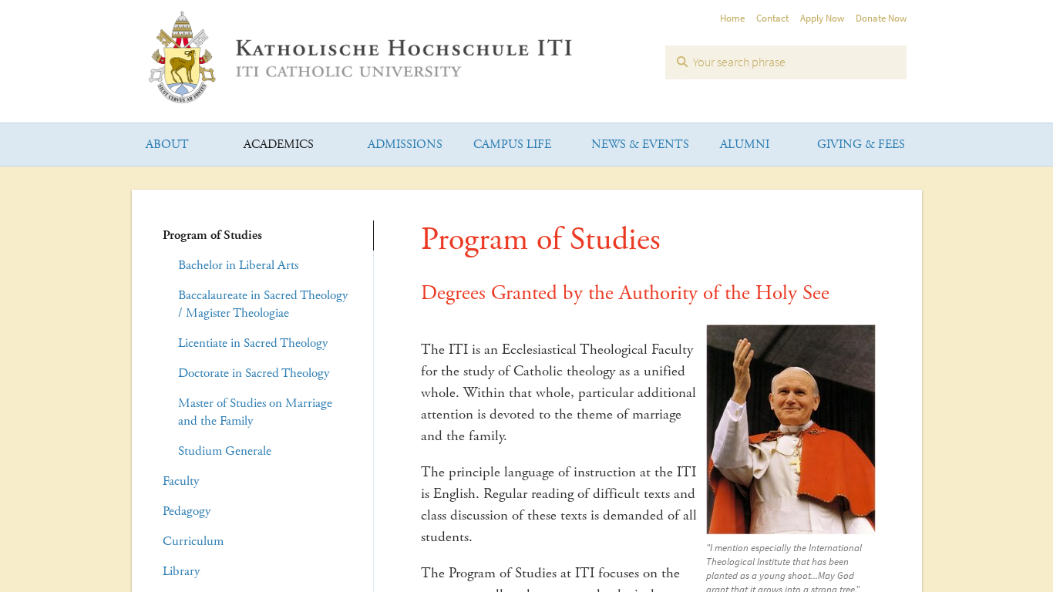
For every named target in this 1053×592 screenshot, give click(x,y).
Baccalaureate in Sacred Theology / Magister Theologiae (263, 304)
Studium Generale (224, 450)
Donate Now (881, 18)
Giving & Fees (861, 144)
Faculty (181, 481)
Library (181, 571)
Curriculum (193, 541)
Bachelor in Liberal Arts (238, 265)
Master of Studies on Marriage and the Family (255, 412)
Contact (772, 18)
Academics (279, 144)
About (167, 144)
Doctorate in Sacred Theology (253, 373)
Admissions (405, 144)
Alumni (744, 144)
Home (732, 18)
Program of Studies (212, 235)
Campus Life (512, 144)
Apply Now (822, 18)
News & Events (640, 144)
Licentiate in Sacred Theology (253, 343)
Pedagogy (186, 511)
